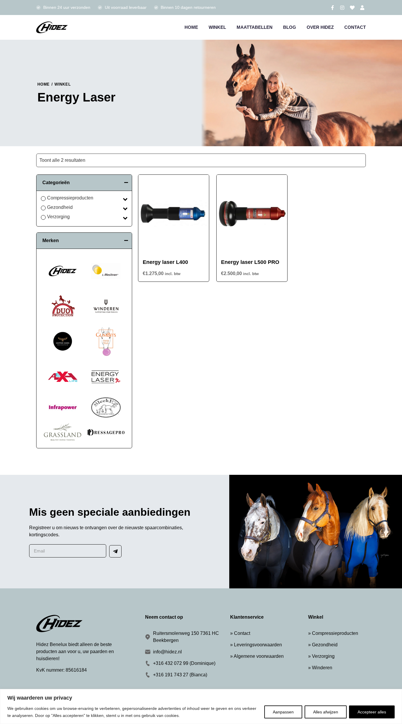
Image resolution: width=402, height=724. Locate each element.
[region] (201, 706)
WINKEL (217, 27)
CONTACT (355, 27)
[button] (84, 183)
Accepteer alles (372, 712)
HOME (191, 27)
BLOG (289, 27)
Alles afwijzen (325, 712)
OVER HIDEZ (320, 27)
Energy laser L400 (165, 262)
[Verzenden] (115, 551)
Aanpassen (283, 712)
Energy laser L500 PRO (250, 262)
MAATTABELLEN (255, 27)
